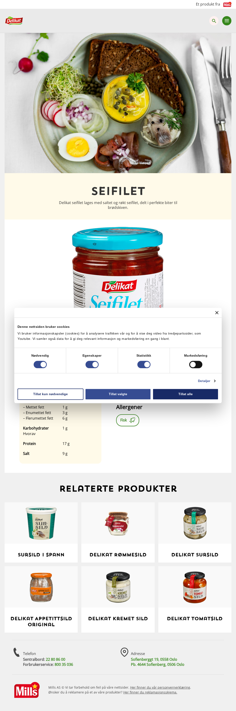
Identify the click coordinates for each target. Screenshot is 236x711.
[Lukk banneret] (216, 312)
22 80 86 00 (55, 659)
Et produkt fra (208, 4)
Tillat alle (185, 394)
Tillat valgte (118, 394)
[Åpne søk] (213, 20)
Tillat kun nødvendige (50, 394)
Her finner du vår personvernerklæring (160, 687)
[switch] (92, 364)
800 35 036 (64, 664)
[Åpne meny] (226, 20)
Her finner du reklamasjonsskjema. (150, 692)
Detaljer (204, 381)
